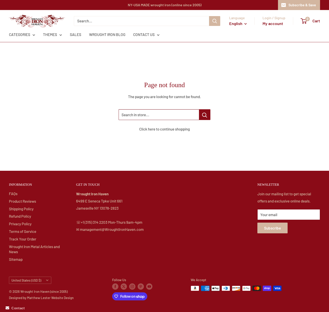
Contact (17, 308)
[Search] (214, 21)
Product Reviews (22, 201)
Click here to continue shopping (164, 129)
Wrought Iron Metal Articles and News (34, 249)
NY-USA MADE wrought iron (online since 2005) (164, 5)
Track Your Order (22, 239)
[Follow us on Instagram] (132, 286)
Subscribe (272, 228)
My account (273, 23)
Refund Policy (20, 216)
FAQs (13, 193)
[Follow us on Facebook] (115, 286)
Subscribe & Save (302, 5)
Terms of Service (22, 231)
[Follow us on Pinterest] (141, 286)
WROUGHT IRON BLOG (107, 34)
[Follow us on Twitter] (124, 286)
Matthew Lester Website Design (50, 298)
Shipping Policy (21, 209)
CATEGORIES (19, 34)
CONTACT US (144, 34)
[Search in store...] (204, 114)
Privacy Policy (20, 223)
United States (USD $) (26, 280)
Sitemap (16, 259)
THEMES (50, 34)
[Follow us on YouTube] (149, 286)
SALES (75, 34)
